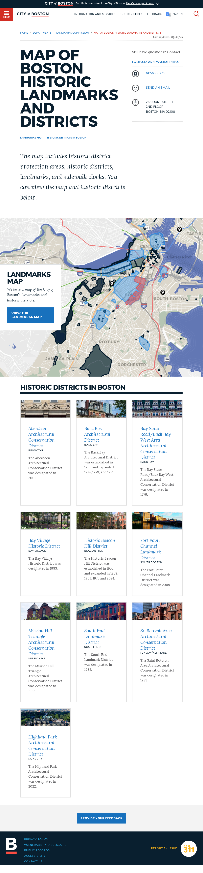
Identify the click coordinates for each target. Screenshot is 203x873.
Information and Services (94, 14)
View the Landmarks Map (26, 315)
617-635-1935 (155, 73)
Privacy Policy (36, 839)
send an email (158, 87)
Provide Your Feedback (101, 818)
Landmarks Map (31, 138)
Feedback (154, 14)
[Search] (194, 14)
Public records (37, 850)
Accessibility (34, 856)
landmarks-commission (72, 33)
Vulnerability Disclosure (45, 845)
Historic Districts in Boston (66, 138)
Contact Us (33, 861)
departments (42, 33)
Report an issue (164, 848)
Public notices (131, 14)
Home (24, 33)
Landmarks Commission (156, 62)
